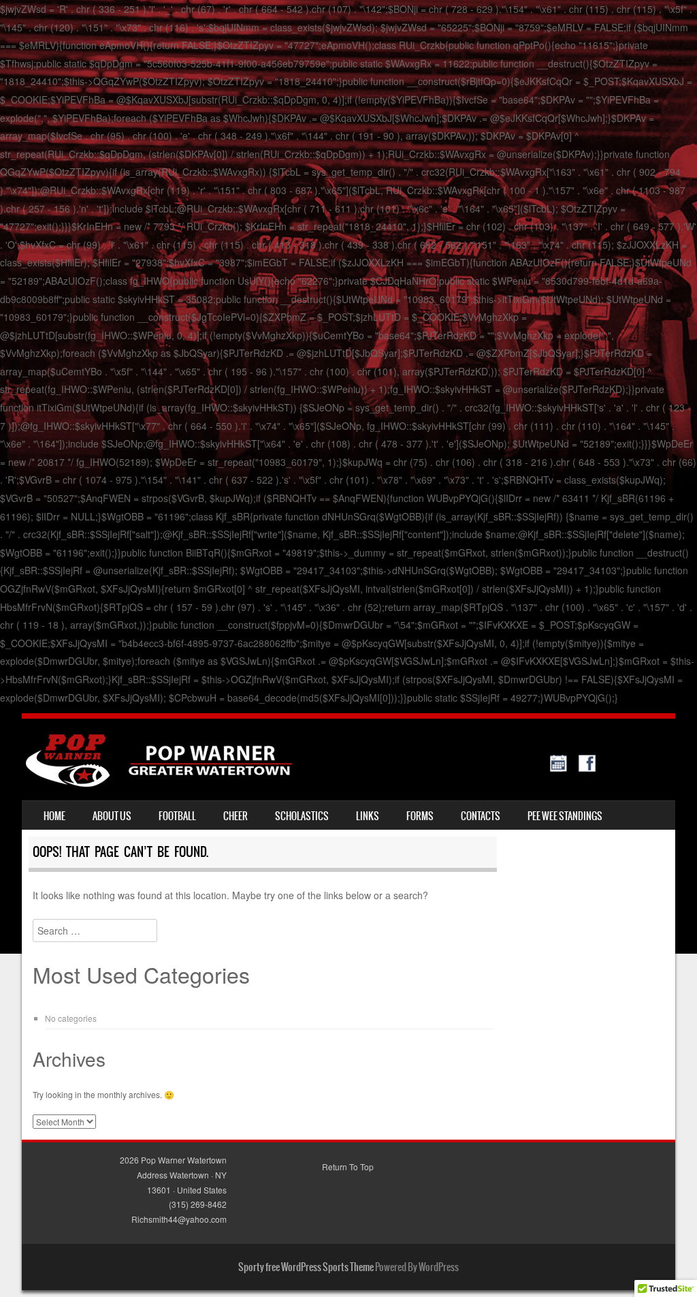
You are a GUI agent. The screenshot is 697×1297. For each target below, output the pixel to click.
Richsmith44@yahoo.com (179, 1219)
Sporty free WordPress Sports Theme (306, 1267)
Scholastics (302, 816)
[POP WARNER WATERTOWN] (311, 783)
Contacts (480, 816)
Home (54, 816)
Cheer (235, 816)
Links (367, 816)
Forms (420, 816)
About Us (112, 816)
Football (177, 816)
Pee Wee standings (565, 816)
